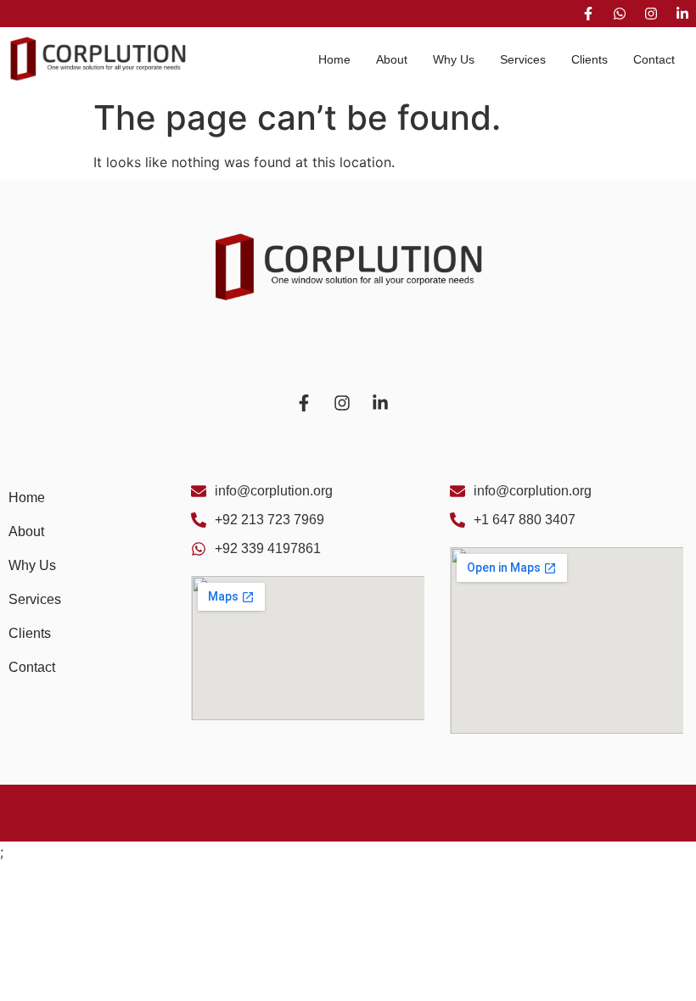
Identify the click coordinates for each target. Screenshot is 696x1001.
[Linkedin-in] (682, 13)
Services (523, 59)
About (391, 59)
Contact (654, 59)
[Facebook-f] (588, 13)
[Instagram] (651, 13)
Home (334, 59)
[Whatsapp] (619, 13)
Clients (589, 59)
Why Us (453, 59)
